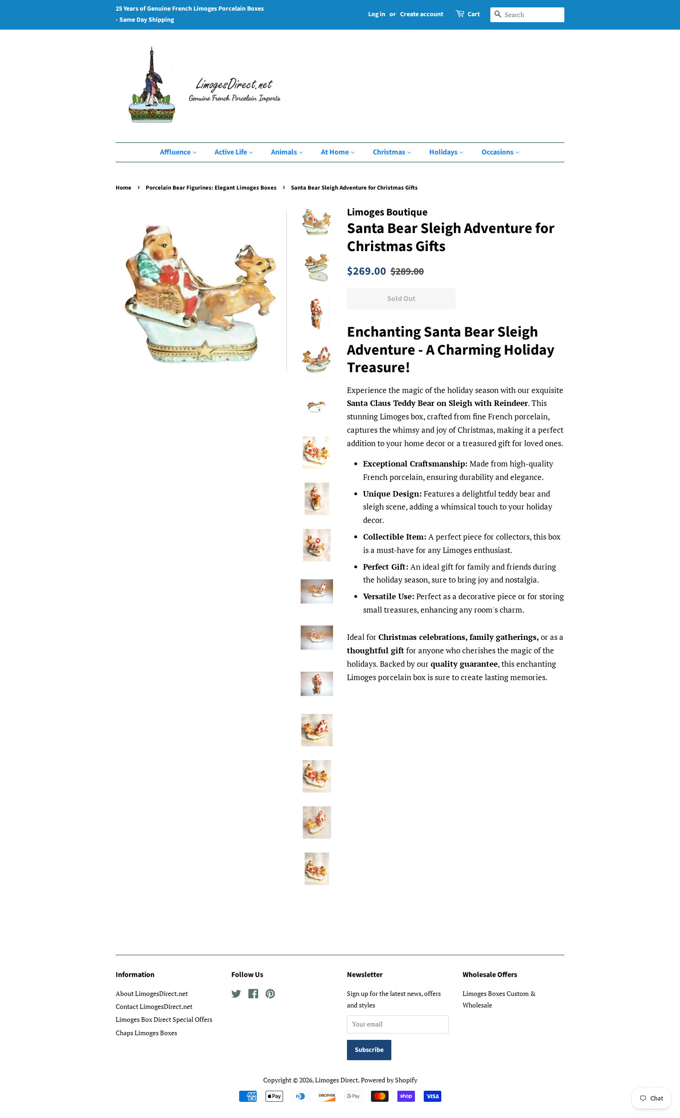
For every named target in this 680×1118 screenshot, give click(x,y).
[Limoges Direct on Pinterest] (270, 995)
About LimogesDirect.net (152, 993)
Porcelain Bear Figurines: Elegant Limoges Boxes (211, 188)
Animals (284, 152)
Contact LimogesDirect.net (154, 1006)
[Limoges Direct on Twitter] (236, 995)
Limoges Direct (336, 1079)
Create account (421, 14)
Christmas (390, 152)
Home (123, 188)
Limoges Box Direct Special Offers (164, 1019)
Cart (474, 14)
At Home (335, 152)
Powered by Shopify (389, 1079)
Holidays (444, 152)
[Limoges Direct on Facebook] (253, 995)
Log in (376, 14)
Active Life (231, 152)
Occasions (498, 152)
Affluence (176, 152)
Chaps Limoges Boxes (146, 1032)
